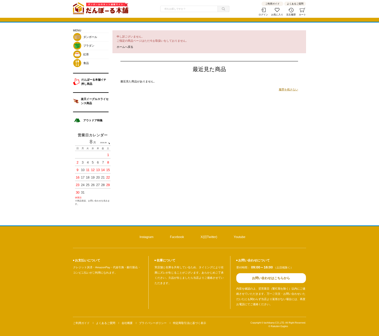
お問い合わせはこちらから (271, 278)
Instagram (146, 237)
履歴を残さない (288, 89)
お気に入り (277, 14)
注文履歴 (291, 14)
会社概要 (127, 323)
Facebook (177, 237)
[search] (223, 9)
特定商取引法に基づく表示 (189, 323)
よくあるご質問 (295, 3)
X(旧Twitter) (209, 237)
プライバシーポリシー (153, 323)
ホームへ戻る (125, 46)
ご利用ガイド (272, 3)
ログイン (263, 14)
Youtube (239, 237)
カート (302, 14)
